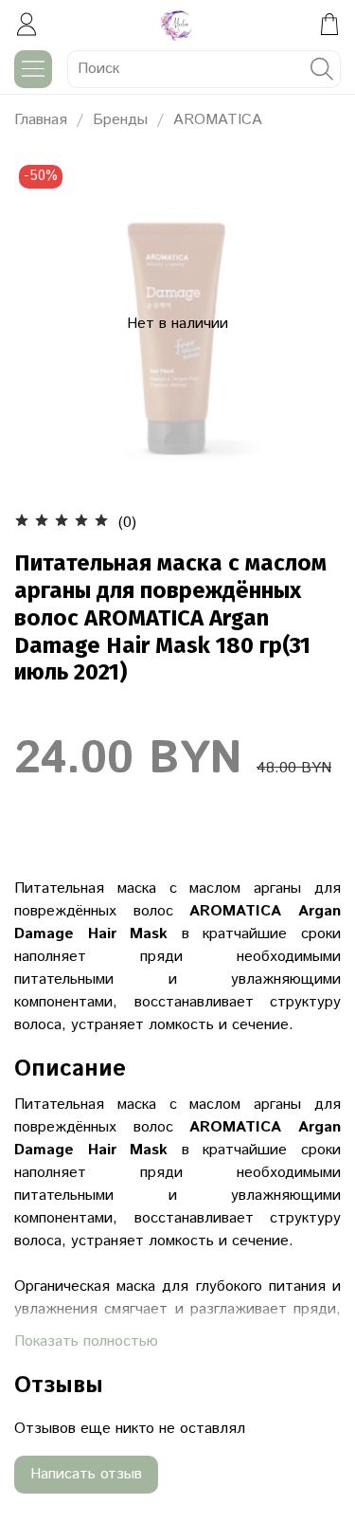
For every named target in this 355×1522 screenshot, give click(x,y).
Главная (40, 120)
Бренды (120, 120)
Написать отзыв (86, 1474)
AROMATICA (217, 120)
